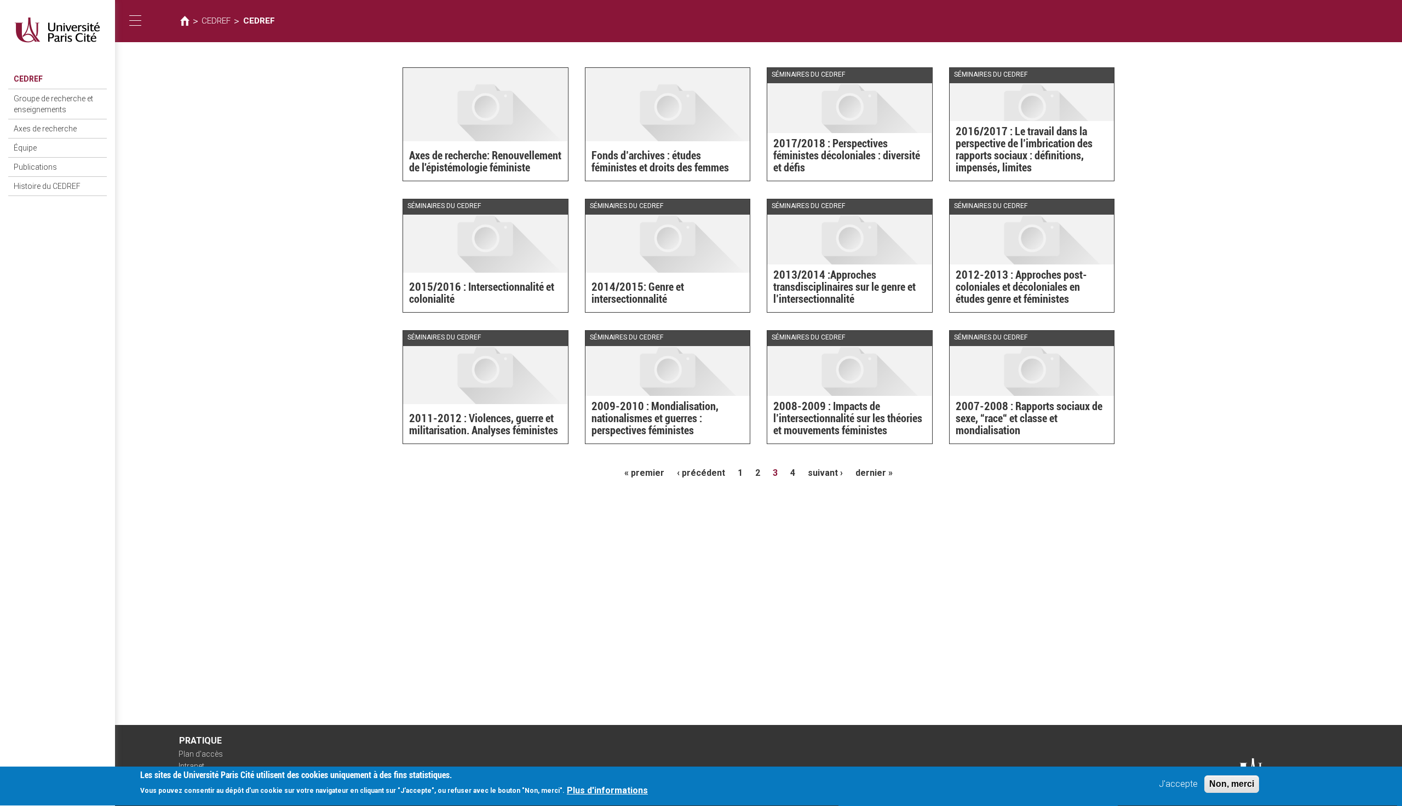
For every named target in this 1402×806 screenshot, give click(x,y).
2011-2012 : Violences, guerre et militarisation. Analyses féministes (483, 424)
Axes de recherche (45, 128)
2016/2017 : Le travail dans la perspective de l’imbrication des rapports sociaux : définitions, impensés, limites (1024, 149)
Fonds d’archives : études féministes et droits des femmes (660, 161)
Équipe (25, 147)
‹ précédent (701, 473)
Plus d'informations (607, 790)
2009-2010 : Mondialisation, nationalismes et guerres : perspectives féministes (655, 418)
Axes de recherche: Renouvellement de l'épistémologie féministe (485, 161)
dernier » (874, 473)
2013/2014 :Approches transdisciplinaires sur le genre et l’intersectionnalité (844, 287)
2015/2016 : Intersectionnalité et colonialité (481, 293)
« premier (644, 473)
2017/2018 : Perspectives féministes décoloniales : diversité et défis (846, 155)
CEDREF (28, 78)
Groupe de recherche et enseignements (53, 104)
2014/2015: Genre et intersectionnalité (637, 293)
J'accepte (1178, 784)
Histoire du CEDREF (47, 186)
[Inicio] (57, 30)
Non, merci (1231, 783)
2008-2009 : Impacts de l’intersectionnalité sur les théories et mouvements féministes (847, 418)
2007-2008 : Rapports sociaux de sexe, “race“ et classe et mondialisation (1029, 418)
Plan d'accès (201, 754)
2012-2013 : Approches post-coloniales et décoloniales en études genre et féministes (1021, 287)
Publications (35, 167)
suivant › (825, 473)
